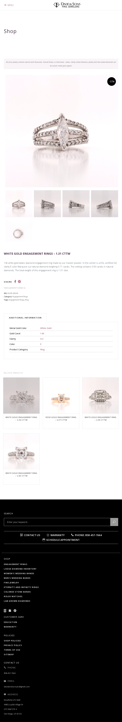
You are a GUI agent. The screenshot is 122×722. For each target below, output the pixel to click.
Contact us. (21, 288)
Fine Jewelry (11, 582)
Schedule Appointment (63, 540)
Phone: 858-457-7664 (88, 535)
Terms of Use (12, 650)
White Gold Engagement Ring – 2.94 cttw (21, 418)
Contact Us (31, 535)
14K (42, 333)
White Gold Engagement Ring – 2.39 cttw (100, 418)
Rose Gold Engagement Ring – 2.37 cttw (61, 418)
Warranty (57, 535)
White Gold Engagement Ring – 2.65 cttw (21, 474)
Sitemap (9, 654)
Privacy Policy (13, 645)
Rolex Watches (13, 596)
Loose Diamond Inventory (20, 568)
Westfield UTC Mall (12, 700)
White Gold (45, 328)
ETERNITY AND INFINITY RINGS (21, 587)
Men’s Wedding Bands (17, 578)
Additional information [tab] (25, 317)
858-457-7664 (9, 673)
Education (10, 622)
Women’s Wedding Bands (19, 573)
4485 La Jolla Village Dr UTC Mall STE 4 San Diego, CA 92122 (13, 709)
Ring (27, 300)
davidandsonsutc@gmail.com (17, 686)
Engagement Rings (20, 296)
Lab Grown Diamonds (17, 601)
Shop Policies (12, 640)
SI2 (41, 338)
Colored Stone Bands (17, 591)
